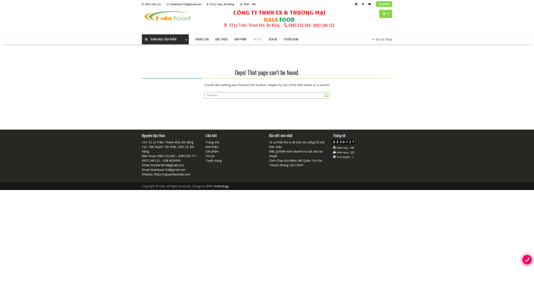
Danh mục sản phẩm (163, 39)
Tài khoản (384, 4)
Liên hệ (272, 39)
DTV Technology (217, 186)
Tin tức (257, 39)
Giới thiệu (221, 39)
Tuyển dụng (290, 39)
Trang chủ (202, 39)
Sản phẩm (240, 39)
